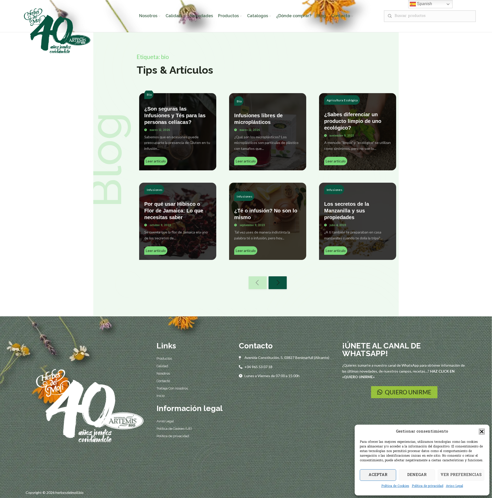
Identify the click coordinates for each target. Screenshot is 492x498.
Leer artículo (156, 161)
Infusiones (154, 190)
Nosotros (163, 373)
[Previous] (257, 282)
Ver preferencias (460, 475)
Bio (149, 94)
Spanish (424, 4)
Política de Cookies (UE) (174, 429)
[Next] (277, 282)
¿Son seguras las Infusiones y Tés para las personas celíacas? (175, 115)
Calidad (162, 366)
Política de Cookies (395, 486)
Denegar (417, 475)
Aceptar (377, 475)
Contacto (163, 381)
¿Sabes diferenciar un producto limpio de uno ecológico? (352, 121)
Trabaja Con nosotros (172, 388)
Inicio (161, 396)
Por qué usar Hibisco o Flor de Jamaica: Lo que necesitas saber (173, 210)
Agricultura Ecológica (342, 100)
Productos (164, 358)
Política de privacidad (427, 486)
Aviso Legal (454, 486)
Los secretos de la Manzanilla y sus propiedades (346, 210)
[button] (481, 431)
